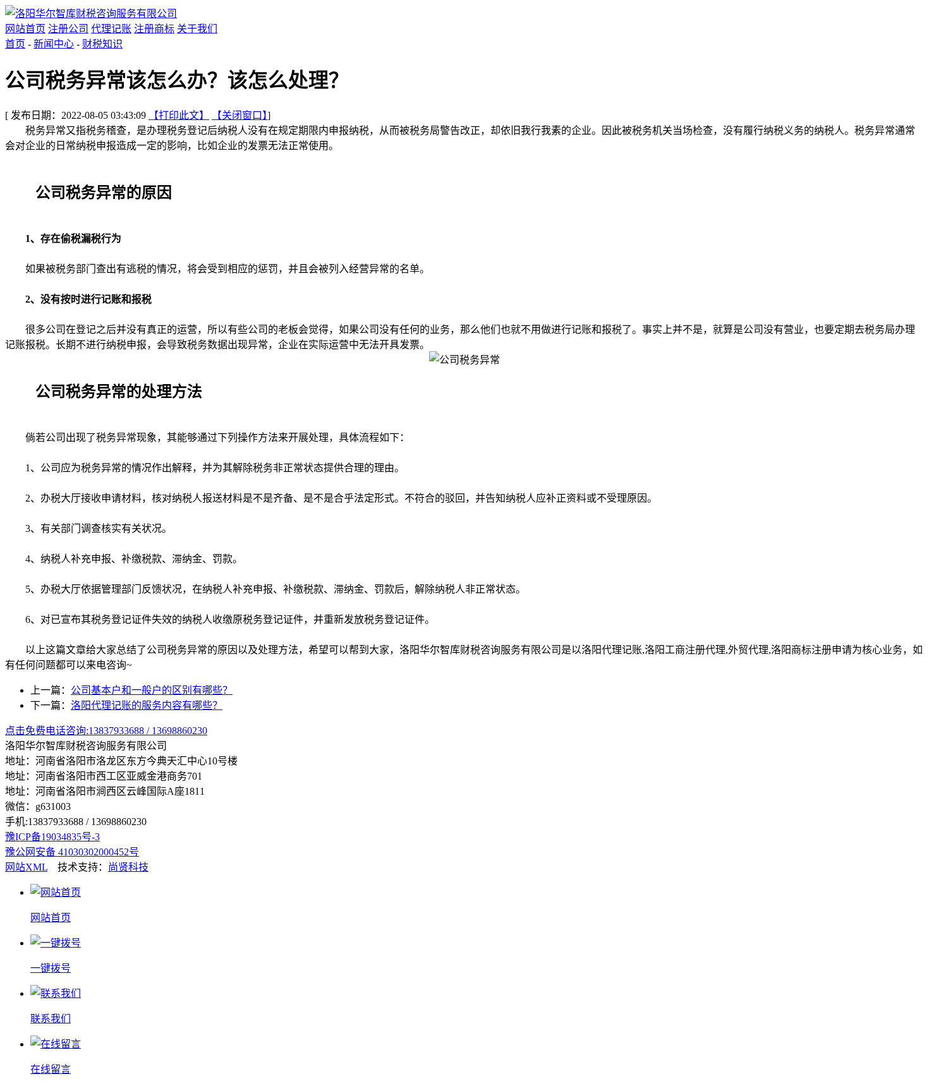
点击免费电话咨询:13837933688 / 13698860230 (106, 730)
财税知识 (102, 44)
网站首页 (25, 28)
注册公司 (68, 28)
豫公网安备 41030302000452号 (72, 852)
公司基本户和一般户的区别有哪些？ (152, 690)
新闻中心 (53, 44)
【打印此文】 (179, 115)
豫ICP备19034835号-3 (52, 836)
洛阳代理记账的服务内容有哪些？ (146, 705)
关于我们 (197, 28)
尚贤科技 (128, 867)
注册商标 (154, 28)
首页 (15, 44)
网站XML (26, 867)
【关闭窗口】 (239, 115)
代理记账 (111, 28)
